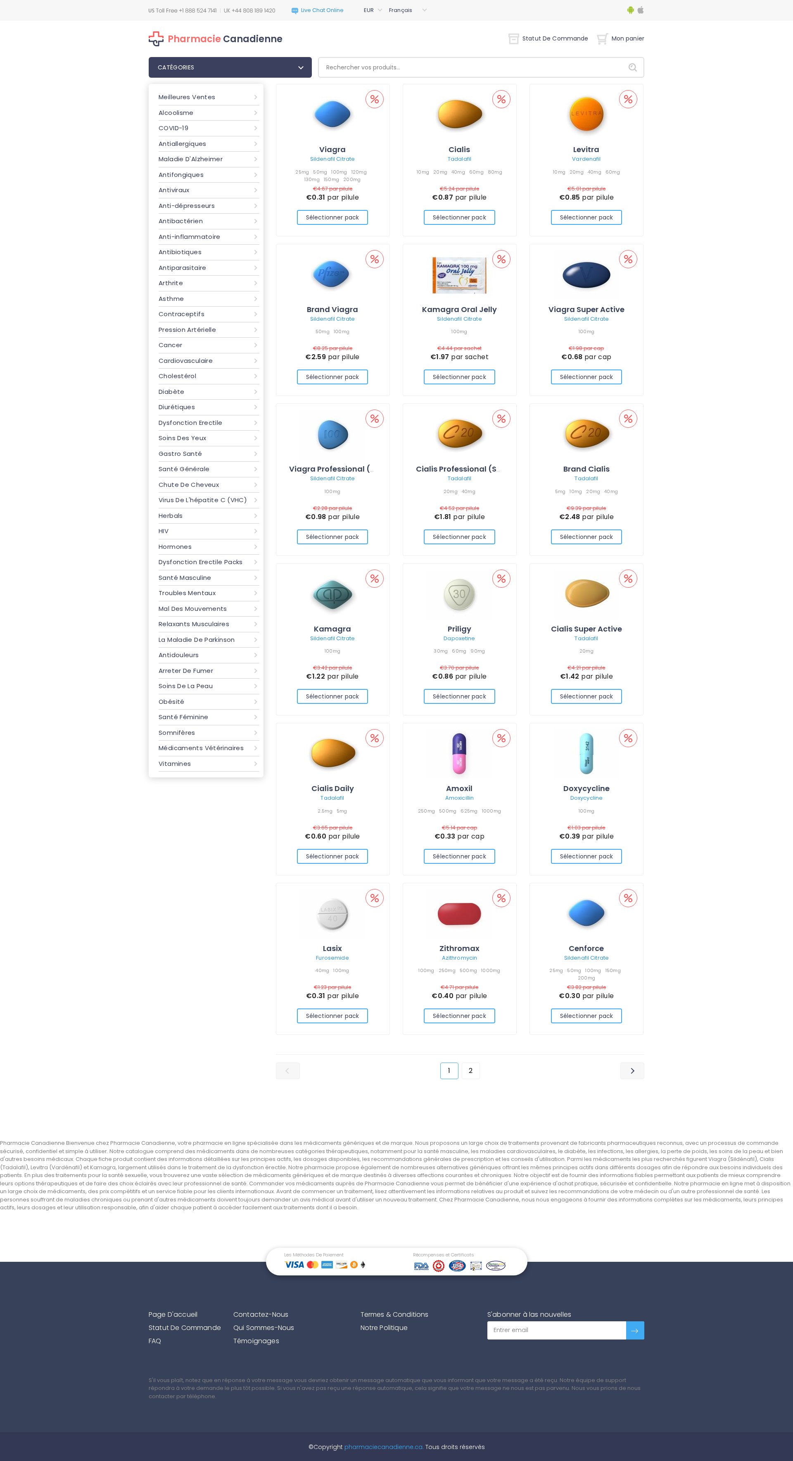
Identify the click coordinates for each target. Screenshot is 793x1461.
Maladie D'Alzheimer (191, 159)
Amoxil (459, 788)
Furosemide (332, 958)
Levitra (586, 149)
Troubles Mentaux (187, 593)
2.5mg (325, 811)
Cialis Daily (332, 788)
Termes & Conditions (395, 1314)
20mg (440, 172)
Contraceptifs (181, 314)
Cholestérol (177, 376)
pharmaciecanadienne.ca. (383, 1447)
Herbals (171, 515)
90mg (477, 651)
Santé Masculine (185, 577)
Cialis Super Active (586, 629)
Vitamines (175, 763)
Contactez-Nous (260, 1314)
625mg (469, 811)
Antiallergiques (183, 143)
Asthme (171, 298)
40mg (458, 172)
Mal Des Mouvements (193, 608)
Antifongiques (181, 174)
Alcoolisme (176, 112)
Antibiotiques (180, 252)
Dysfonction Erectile (191, 422)
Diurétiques (177, 407)
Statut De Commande (555, 38)
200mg (352, 179)
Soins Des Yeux (182, 438)
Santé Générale (184, 469)
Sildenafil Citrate (332, 159)
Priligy (459, 629)
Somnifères (177, 732)
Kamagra (332, 629)
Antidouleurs (179, 655)
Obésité (172, 701)
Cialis (459, 149)
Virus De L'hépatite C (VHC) (203, 500)
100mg (339, 172)
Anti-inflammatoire (190, 236)
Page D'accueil (173, 1314)
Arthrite (171, 283)
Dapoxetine (459, 638)
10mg (423, 172)
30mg (441, 651)
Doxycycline (586, 788)
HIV (164, 531)
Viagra (332, 149)
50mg (320, 172)
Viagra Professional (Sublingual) (352, 469)
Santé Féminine (183, 717)
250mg (426, 811)
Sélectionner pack (332, 217)
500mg (447, 811)
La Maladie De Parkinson (197, 639)
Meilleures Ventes (187, 97)
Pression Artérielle (187, 329)
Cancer (170, 345)
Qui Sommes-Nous (263, 1327)
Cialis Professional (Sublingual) (476, 469)
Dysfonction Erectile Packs (201, 562)
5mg (560, 491)
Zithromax (459, 948)
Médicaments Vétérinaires (201, 748)
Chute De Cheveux (189, 484)
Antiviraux (174, 190)
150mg (331, 179)
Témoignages (256, 1341)
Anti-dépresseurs (187, 205)
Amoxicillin (459, 798)
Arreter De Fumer (186, 670)
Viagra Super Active (586, 309)
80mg (495, 172)
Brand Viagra (332, 309)
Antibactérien (181, 221)
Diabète (172, 391)
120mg (359, 172)
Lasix (332, 948)
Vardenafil (586, 159)
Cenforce (586, 948)
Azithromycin (459, 958)
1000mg (491, 811)
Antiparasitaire (183, 267)
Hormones (175, 546)
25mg (302, 172)
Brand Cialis (586, 469)
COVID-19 (173, 128)
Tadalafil (459, 159)
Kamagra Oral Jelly (459, 309)
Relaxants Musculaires (194, 624)
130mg (312, 179)
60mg (476, 172)
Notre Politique (384, 1327)
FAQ (155, 1341)
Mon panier (628, 38)
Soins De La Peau (186, 686)
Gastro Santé (180, 453)
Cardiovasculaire (186, 360)
